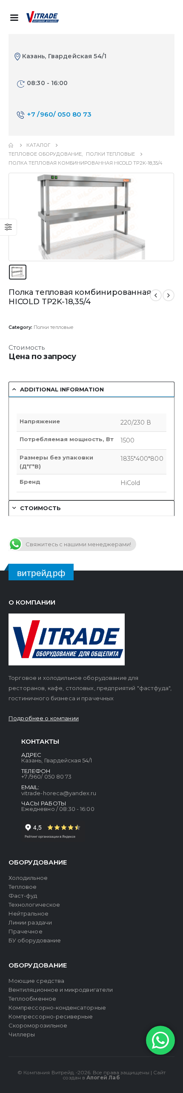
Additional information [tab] (62, 389)
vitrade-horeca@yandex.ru (59, 793)
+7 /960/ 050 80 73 (59, 114)
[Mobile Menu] (14, 17)
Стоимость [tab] (40, 508)
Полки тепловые (54, 327)
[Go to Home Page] (11, 145)
